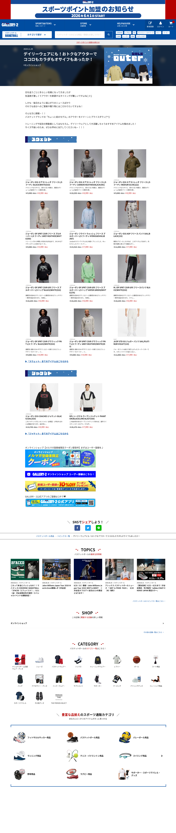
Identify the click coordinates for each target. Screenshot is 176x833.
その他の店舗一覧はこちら (153, 632)
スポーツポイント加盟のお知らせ (88, 42)
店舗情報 (83, 24)
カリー (158, 32)
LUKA (118, 36)
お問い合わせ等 (123, 24)
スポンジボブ (141, 36)
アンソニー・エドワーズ (146, 32)
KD (134, 32)
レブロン (128, 32)
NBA (132, 36)
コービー (166, 32)
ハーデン (126, 36)
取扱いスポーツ (43, 24)
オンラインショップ (33, 65)
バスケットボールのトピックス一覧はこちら (148, 601)
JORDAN (119, 32)
